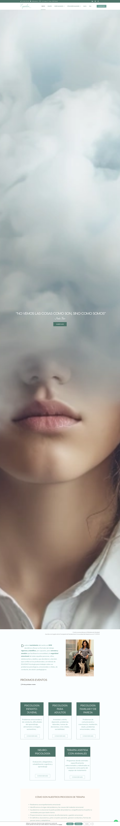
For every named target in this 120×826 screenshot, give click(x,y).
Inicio (43, 6)
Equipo (50, 6)
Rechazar (78, 823)
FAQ (90, 6)
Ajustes (87, 823)
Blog (84, 6)
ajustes (60, 824)
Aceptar (70, 823)
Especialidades (58, 6)
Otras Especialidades (73, 6)
